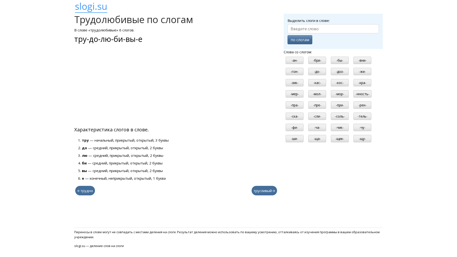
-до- (317, 71)
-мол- (317, 94)
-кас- (317, 82)
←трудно (85, 190)
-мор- (339, 94)
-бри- (317, 60)
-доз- (340, 71)
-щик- (339, 138)
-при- (340, 105)
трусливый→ (264, 190)
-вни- (362, 60)
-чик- (340, 127)
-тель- (363, 116)
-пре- (317, 105)
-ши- (294, 138)
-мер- (294, 94)
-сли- (317, 116)
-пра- (295, 105)
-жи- (362, 71)
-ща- (317, 138)
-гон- (294, 71)
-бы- (339, 60)
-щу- (362, 138)
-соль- (340, 116)
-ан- (295, 60)
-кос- (340, 82)
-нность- (362, 94)
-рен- (362, 105)
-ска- (294, 116)
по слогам (300, 39)
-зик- (294, 82)
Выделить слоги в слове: (309, 20)
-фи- (294, 127)
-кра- (362, 82)
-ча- (317, 127)
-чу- (362, 127)
